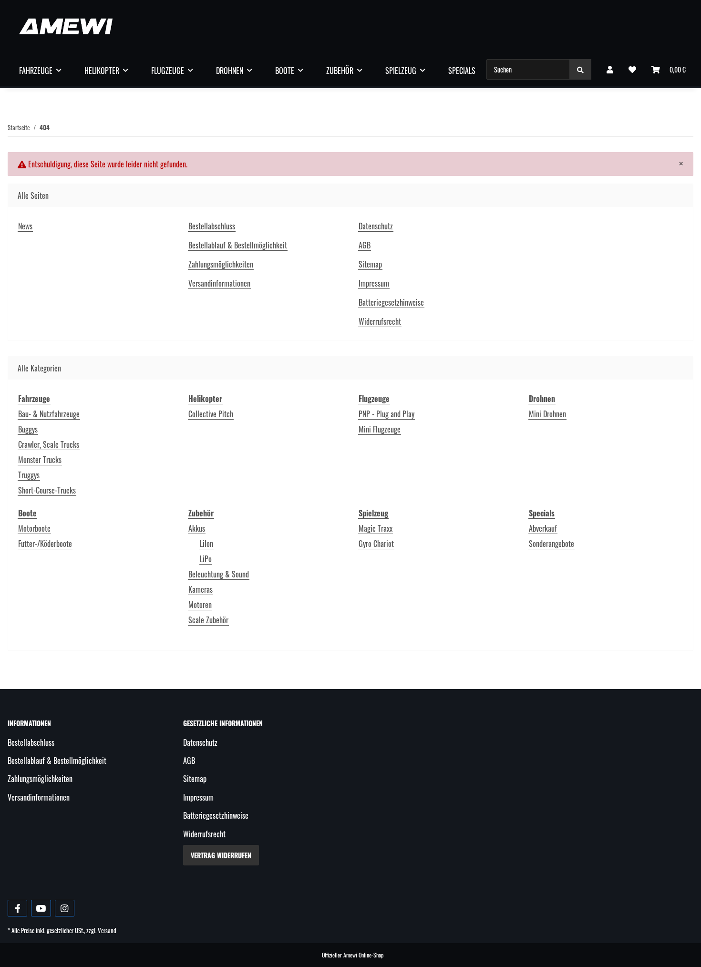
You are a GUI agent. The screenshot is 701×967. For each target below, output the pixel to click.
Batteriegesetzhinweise (391, 302)
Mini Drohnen (547, 414)
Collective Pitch (210, 414)
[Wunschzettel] (632, 69)
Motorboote (34, 528)
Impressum (374, 283)
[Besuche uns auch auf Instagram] (64, 908)
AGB (365, 245)
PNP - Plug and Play (386, 414)
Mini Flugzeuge (380, 429)
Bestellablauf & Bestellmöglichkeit (237, 245)
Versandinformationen (219, 283)
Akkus (196, 528)
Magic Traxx (375, 528)
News (25, 226)
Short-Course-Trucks (47, 490)
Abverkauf (543, 528)
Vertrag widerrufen (221, 855)
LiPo (206, 559)
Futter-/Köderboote (45, 543)
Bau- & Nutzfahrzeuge (49, 414)
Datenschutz (376, 226)
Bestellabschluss (211, 226)
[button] (610, 69)
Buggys (28, 429)
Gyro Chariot (376, 543)
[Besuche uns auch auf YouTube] (41, 908)
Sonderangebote (551, 543)
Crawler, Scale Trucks (48, 444)
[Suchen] (580, 69)
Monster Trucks (40, 459)
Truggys (29, 475)
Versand (107, 930)
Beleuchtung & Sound (218, 574)
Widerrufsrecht (380, 321)
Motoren (200, 604)
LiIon (206, 543)
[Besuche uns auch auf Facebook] (17, 908)
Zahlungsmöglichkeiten (220, 264)
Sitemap (370, 264)
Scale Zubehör (208, 620)
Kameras (200, 589)
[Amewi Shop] (66, 26)
